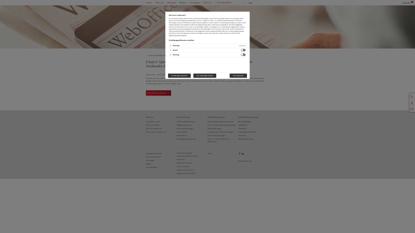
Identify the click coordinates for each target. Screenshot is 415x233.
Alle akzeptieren (238, 75)
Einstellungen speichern (179, 75)
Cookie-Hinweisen (239, 31)
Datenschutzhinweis (174, 35)
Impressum (183, 35)
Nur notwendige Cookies (205, 75)
